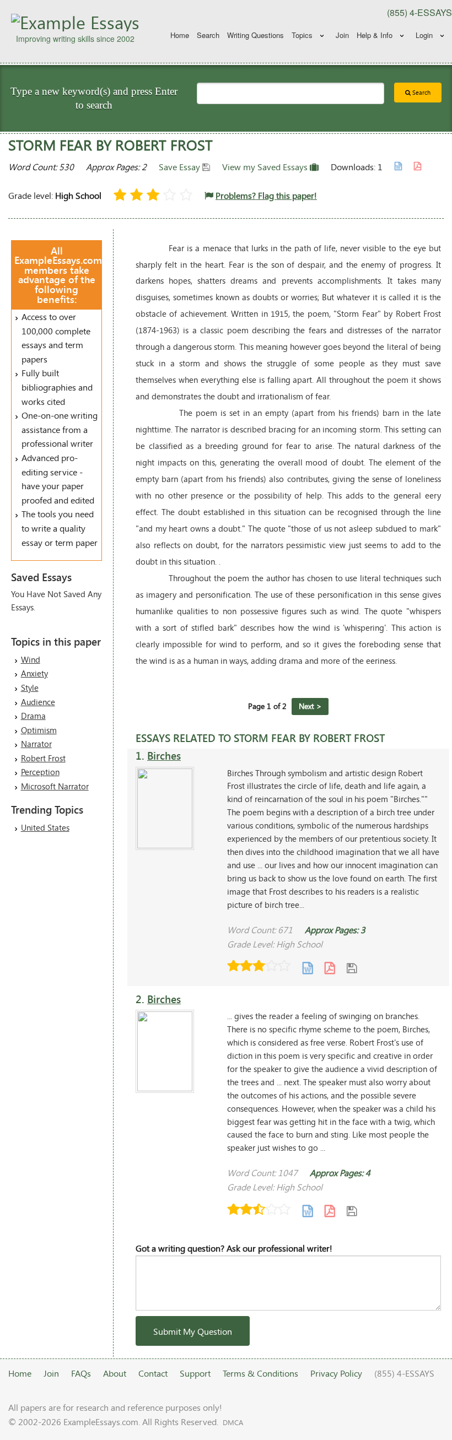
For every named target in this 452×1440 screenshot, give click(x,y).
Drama (33, 715)
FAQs (81, 1373)
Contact (153, 1373)
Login (424, 35)
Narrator (36, 743)
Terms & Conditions (260, 1373)
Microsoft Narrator (55, 786)
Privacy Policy (336, 1373)
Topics (302, 35)
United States (45, 827)
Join (342, 35)
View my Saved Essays (266, 166)
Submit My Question (192, 1331)
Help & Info (374, 35)
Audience (38, 701)
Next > (310, 706)
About (114, 1373)
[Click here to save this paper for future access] (352, 967)
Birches (164, 755)
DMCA (233, 1422)
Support (195, 1373)
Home (179, 35)
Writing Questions (255, 35)
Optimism (39, 729)
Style (30, 687)
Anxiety (34, 673)
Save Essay (180, 166)
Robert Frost (43, 758)
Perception (40, 771)
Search (208, 35)
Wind (30, 659)
